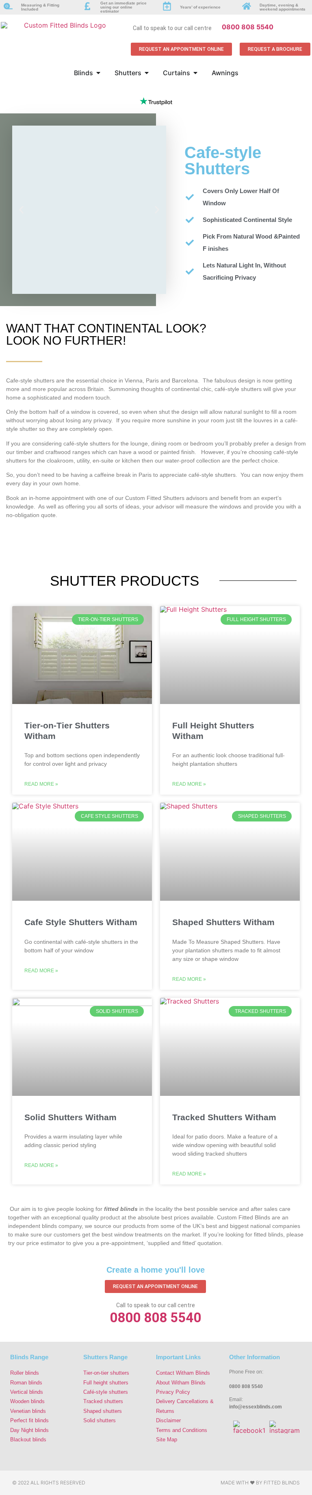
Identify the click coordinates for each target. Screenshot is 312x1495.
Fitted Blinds (282, 1483)
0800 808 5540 (247, 27)
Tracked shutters (103, 1401)
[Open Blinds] (98, 73)
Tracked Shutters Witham (224, 1117)
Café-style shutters (105, 1392)
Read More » (41, 784)
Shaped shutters (102, 1411)
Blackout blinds (28, 1439)
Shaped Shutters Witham (223, 922)
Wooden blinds (27, 1401)
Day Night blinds (29, 1430)
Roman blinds (26, 1383)
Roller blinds (24, 1373)
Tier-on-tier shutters (106, 1373)
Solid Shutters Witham (70, 1117)
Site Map (166, 1439)
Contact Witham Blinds (183, 1373)
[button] (21, 210)
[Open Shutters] (146, 73)
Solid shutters (99, 1420)
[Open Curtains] (195, 73)
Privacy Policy (173, 1392)
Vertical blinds (26, 1392)
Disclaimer (168, 1420)
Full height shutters (105, 1383)
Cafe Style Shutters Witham (80, 922)
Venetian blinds (28, 1411)
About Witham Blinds (181, 1383)
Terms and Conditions (181, 1430)
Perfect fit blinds (29, 1420)
